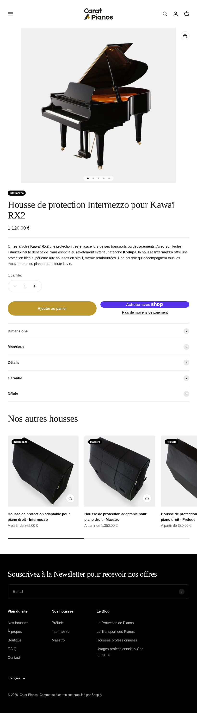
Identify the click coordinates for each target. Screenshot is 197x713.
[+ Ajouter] (70, 498)
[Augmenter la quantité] (35, 286)
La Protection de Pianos (115, 623)
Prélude (58, 623)
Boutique (14, 640)
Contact (14, 657)
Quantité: (15, 275)
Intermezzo (60, 631)
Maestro (58, 640)
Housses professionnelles (117, 640)
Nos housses (18, 623)
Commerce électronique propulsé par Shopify (71, 695)
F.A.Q (12, 649)
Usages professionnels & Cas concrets (120, 652)
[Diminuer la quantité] (15, 286)
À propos (15, 631)
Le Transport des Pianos (116, 631)
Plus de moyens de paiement (145, 312)
